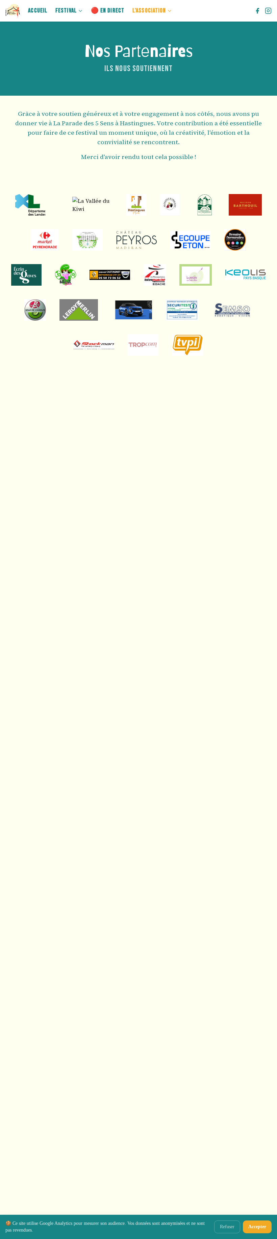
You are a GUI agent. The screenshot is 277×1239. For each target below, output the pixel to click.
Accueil (37, 10)
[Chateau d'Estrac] (87, 239)
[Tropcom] (143, 344)
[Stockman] (94, 345)
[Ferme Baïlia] (65, 274)
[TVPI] (187, 344)
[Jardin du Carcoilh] (196, 274)
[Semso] (232, 310)
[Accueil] (12, 11)
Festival (66, 10)
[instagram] (268, 10)
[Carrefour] (44, 239)
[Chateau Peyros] (136, 240)
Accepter (257, 1226)
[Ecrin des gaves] (26, 274)
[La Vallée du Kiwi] (93, 205)
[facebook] (257, 10)
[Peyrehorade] (204, 204)
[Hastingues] (136, 204)
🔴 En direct (107, 10)
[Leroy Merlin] (79, 309)
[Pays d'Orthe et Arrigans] (58, 205)
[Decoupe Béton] (190, 240)
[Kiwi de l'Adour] (35, 309)
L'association (149, 10)
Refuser (227, 1226)
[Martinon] (132, 310)
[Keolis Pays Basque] (246, 275)
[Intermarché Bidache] (155, 274)
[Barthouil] (245, 204)
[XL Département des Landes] (30, 204)
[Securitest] (182, 309)
